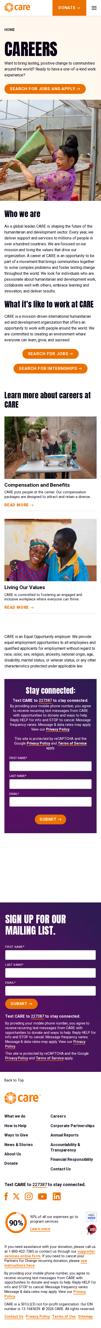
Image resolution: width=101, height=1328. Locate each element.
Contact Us (60, 1169)
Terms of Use (64, 1316)
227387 (45, 700)
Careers (58, 1116)
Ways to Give (16, 1135)
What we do (14, 1116)
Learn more (40, 1229)
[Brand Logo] (18, 8)
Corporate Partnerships (72, 1125)
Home (9, 30)
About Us (12, 1154)
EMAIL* (14, 794)
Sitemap (85, 1316)
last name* (17, 776)
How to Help (15, 1125)
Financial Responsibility (71, 1159)
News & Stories (18, 1144)
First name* (18, 758)
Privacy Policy (57, 729)
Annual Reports (64, 1135)
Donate (11, 1163)
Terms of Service (72, 743)
